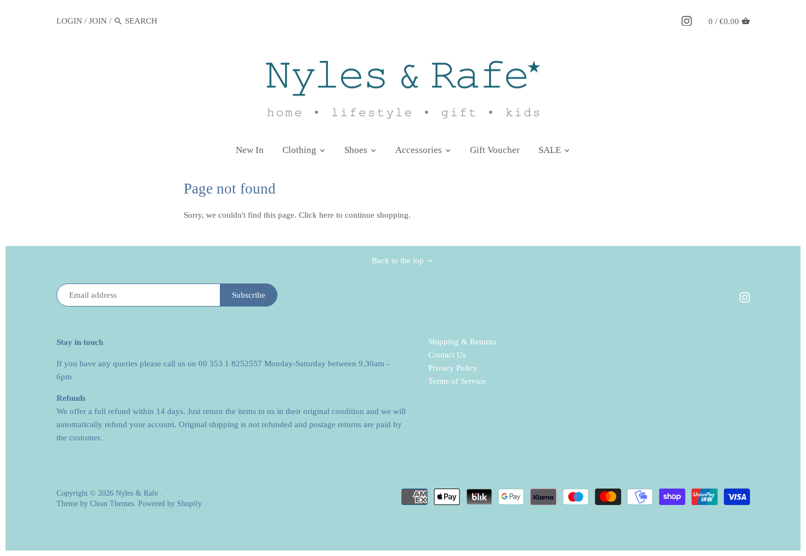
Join (98, 20)
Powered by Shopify (170, 504)
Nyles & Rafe (138, 493)
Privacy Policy (453, 368)
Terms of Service (457, 381)
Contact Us (447, 354)
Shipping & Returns (462, 341)
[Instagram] (687, 20)
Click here (316, 215)
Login (69, 20)
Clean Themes (112, 504)
